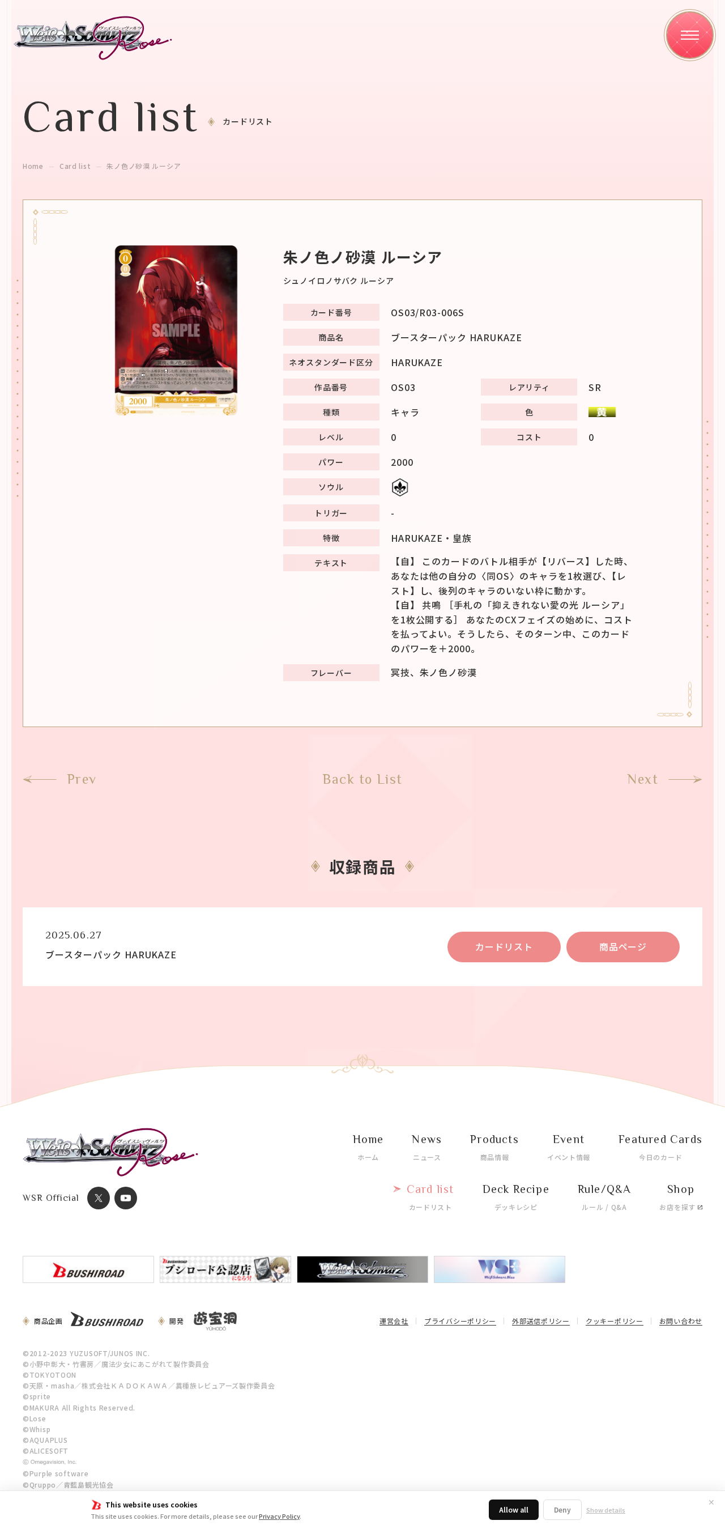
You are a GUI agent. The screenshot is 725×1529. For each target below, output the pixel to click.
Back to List (362, 779)
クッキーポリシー (614, 1322)
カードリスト (504, 946)
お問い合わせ (680, 1322)
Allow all (513, 1509)
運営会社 (393, 1322)
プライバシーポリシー (460, 1322)
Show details (605, 1510)
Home (33, 166)
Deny (562, 1509)
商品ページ (623, 946)
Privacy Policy (279, 1515)
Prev (82, 779)
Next (642, 779)
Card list (75, 166)
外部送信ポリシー (541, 1322)
